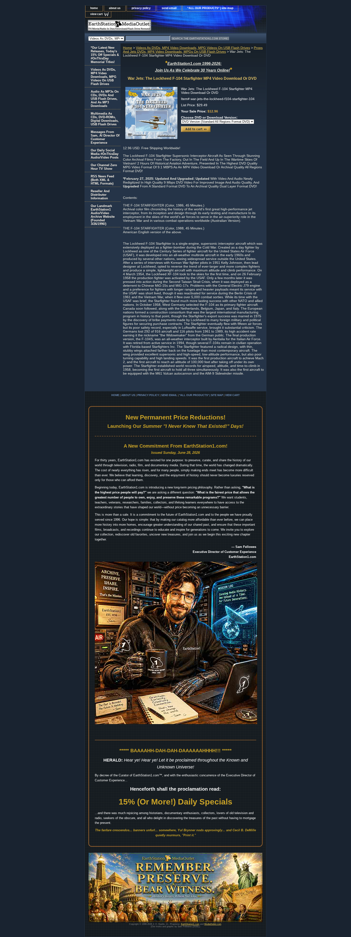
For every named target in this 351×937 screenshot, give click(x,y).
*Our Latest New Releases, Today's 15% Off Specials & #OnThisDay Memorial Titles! (105, 55)
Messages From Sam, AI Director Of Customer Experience (105, 137)
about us (115, 8)
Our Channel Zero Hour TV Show (104, 166)
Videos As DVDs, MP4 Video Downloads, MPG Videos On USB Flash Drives (193, 48)
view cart (96, 14)
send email (169, 8)
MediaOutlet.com (212, 924)
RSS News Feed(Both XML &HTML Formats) (102, 180)
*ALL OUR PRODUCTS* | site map (210, 8)
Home (127, 48)
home (94, 8)
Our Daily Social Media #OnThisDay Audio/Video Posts (104, 153)
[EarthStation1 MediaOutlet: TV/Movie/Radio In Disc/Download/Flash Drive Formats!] (144, 26)
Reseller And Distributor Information (100, 194)
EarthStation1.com (190, 924)
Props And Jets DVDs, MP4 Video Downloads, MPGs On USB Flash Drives (193, 49)
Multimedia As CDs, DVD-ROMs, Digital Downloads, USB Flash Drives (105, 119)
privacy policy (141, 8)
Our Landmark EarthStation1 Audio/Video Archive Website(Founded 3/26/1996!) (103, 215)
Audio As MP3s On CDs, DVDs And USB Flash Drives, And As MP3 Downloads (105, 99)
